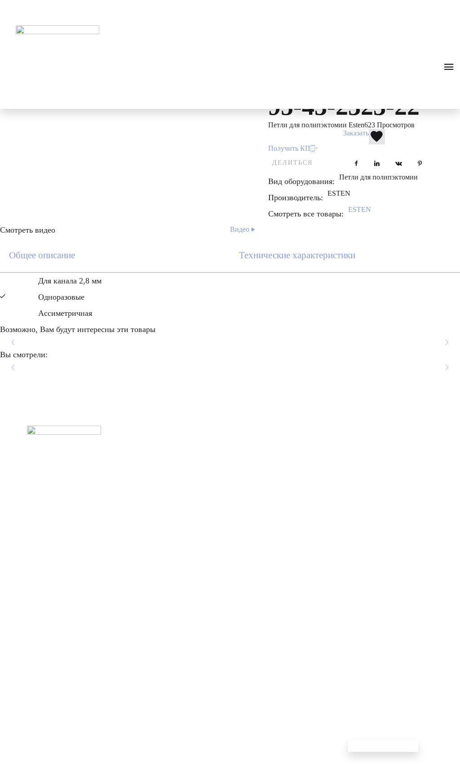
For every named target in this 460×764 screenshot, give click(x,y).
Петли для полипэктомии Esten (316, 125)
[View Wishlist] (38, 9)
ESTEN (359, 209)
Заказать (356, 133)
